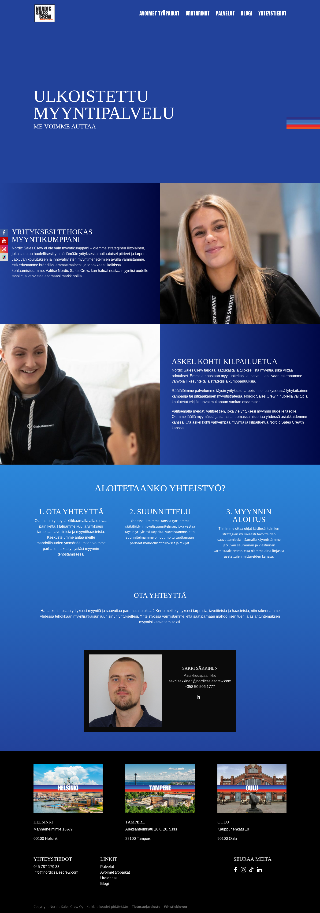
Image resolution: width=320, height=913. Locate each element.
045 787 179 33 (46, 867)
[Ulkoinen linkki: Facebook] (235, 874)
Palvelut (225, 14)
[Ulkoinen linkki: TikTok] (251, 874)
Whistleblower (175, 906)
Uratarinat (198, 14)
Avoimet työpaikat (159, 14)
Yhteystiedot (272, 14)
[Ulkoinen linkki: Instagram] (243, 874)
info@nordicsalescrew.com (55, 872)
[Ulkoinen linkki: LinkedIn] (258, 874)
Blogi (246, 14)
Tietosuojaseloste (146, 906)
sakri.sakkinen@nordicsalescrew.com (200, 681)
